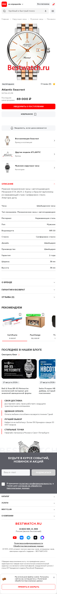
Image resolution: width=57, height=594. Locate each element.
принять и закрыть (28, 587)
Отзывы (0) (46, 84)
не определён (14, 4)
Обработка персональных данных (28, 546)
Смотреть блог (9, 355)
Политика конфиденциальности (28, 543)
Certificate (12, 335)
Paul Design (35, 335)
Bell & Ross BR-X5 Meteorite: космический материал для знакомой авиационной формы (16, 391)
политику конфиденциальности (35, 484)
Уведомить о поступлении (29, 107)
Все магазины (43, 4)
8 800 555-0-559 (28, 529)
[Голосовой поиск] (45, 11)
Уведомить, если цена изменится (30, 128)
